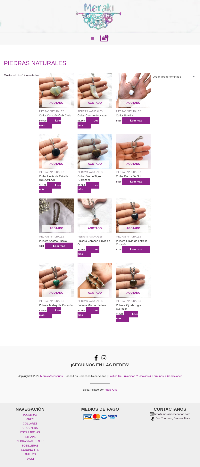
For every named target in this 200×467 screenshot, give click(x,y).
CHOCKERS (30, 427)
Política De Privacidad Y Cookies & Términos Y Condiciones (145, 376)
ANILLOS (30, 454)
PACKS (30, 458)
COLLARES (30, 423)
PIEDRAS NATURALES (30, 441)
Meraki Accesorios (51, 376)
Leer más (50, 123)
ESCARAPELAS (30, 432)
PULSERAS (30, 414)
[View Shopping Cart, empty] (104, 38)
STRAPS (30, 436)
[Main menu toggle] (92, 39)
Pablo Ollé (110, 389)
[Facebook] (96, 358)
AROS (30, 419)
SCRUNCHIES (30, 449)
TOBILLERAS (30, 445)
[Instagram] (104, 358)
